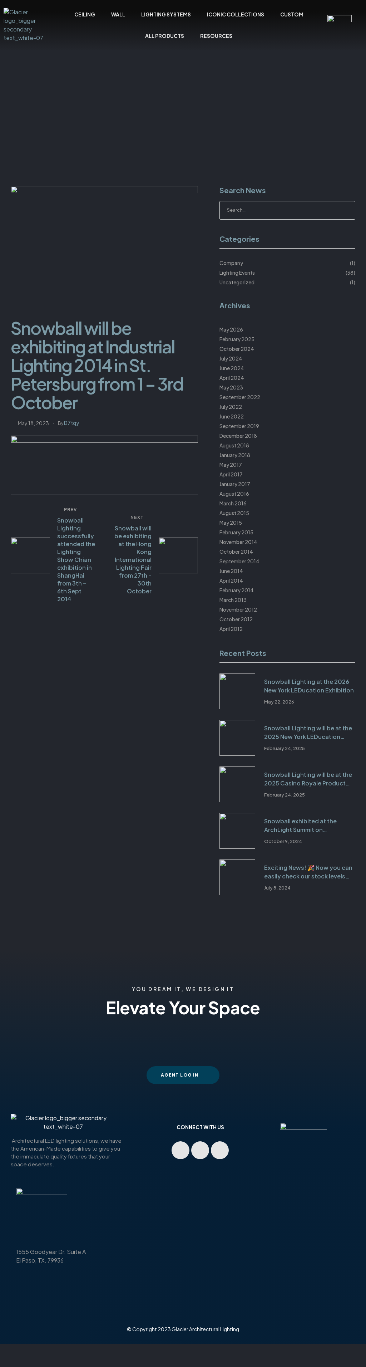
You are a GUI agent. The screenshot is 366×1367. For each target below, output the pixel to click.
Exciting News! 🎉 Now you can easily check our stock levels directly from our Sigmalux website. (308, 872)
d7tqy (71, 423)
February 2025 (236, 339)
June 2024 (231, 368)
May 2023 (231, 387)
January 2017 (234, 484)
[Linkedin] (200, 1150)
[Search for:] (287, 209)
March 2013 (233, 600)
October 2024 (236, 349)
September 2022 (239, 397)
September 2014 (239, 561)
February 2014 (236, 590)
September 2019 (239, 426)
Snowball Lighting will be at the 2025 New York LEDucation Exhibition (308, 732)
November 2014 (238, 542)
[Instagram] (220, 1150)
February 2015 (236, 532)
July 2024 (230, 358)
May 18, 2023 (33, 423)
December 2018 (238, 435)
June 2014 (231, 571)
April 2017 (231, 474)
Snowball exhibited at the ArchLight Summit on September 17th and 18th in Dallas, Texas (302, 825)
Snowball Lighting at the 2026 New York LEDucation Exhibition (309, 686)
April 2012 (231, 629)
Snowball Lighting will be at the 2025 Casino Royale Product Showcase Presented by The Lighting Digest (308, 779)
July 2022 (230, 406)
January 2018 (234, 455)
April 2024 (231, 377)
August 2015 (234, 513)
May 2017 (230, 464)
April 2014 (231, 580)
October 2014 (236, 551)
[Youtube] (180, 1150)
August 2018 (234, 445)
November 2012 (238, 609)
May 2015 (230, 522)
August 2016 (234, 493)
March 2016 (233, 503)
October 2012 (236, 619)
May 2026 (231, 329)
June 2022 (231, 416)
